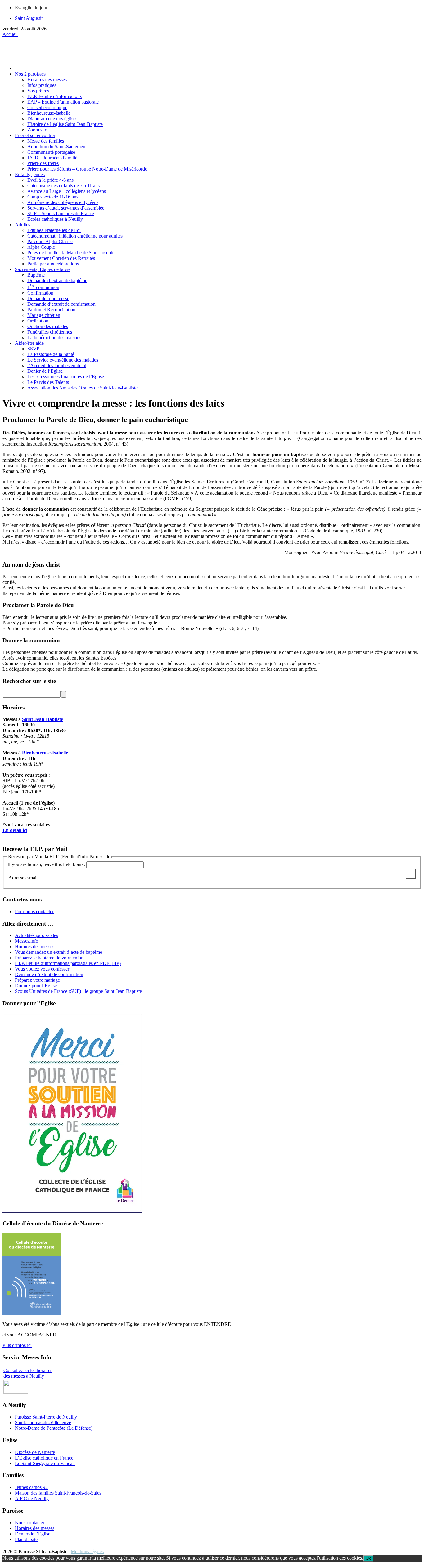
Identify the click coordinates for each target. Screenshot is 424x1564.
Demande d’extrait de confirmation (49, 974)
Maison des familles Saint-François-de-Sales (58, 1492)
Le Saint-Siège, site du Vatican (45, 1463)
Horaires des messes (34, 946)
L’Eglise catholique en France (44, 1457)
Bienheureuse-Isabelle (45, 752)
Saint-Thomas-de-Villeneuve (43, 1422)
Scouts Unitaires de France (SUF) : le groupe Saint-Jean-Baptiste (78, 991)
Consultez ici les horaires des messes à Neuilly (27, 1373)
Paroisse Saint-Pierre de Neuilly (46, 1417)
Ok (368, 1558)
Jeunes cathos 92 (31, 1487)
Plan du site (26, 1539)
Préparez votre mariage (37, 980)
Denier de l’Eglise (32, 1533)
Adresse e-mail (23, 877)
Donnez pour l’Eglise (36, 985)
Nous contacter (29, 1522)
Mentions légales (87, 1551)
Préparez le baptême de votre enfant (50, 957)
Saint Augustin (29, 18)
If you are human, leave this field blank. (46, 864)
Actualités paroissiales (36, 935)
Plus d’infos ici (17, 1345)
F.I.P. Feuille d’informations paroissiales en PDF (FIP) (68, 963)
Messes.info (26, 941)
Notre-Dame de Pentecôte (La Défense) (53, 1428)
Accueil (10, 34)
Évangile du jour (31, 7)
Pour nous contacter (34, 911)
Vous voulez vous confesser (42, 968)
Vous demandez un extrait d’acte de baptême (58, 952)
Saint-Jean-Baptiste (42, 719)
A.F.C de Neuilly (32, 1498)
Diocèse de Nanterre (35, 1452)
